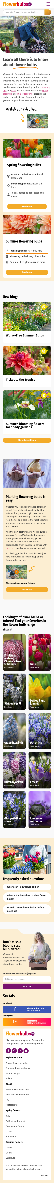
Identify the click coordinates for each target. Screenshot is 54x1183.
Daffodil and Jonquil (15, 1121)
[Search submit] (47, 12)
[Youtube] (26, 1050)
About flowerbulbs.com (17, 1089)
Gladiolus (10, 1158)
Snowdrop (11, 1136)
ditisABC (44, 1175)
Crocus (9, 1131)
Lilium (9, 1152)
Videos (9, 1078)
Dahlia (9, 1147)
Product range (13, 1073)
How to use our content (17, 1094)
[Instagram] (20, 1050)
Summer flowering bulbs (18, 1068)
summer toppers (23, 94)
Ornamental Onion (15, 1126)
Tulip (8, 1116)
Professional (12, 1105)
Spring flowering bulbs (17, 1063)
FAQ (7, 1099)
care (13, 90)
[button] (48, 4)
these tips (10, 548)
